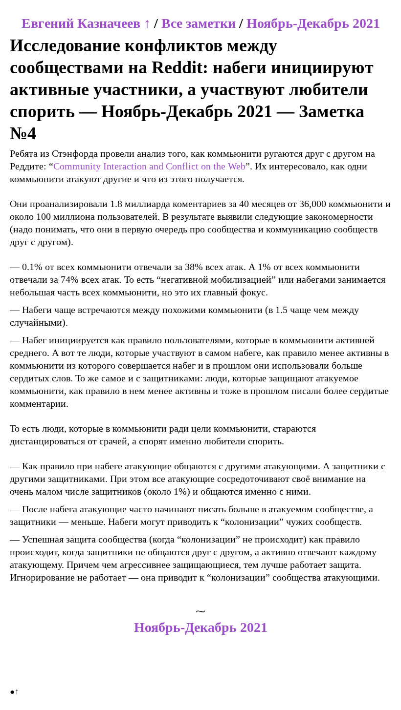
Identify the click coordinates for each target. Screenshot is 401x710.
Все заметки (198, 23)
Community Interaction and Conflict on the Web (149, 166)
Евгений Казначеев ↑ (86, 23)
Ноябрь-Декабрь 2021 (313, 23)
